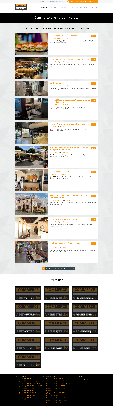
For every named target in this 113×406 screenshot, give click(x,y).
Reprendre (61, 8)
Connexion (93, 8)
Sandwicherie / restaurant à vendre (63, 35)
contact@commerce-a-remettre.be (56, 1)
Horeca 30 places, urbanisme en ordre (65, 219)
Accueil (43, 8)
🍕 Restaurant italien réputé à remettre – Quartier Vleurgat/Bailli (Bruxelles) (69, 149)
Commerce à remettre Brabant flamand (29, 383)
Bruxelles (55, 62)
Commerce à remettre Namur (27, 394)
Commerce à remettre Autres (54, 402)
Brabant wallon (56, 38)
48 (70, 268)
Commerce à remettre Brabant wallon (29, 387)
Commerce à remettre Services (54, 382)
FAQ (77, 8)
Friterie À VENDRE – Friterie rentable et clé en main (70, 124)
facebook (41, 1)
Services (71, 8)
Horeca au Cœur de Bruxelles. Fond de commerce (69, 59)
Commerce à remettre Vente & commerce (57, 400)
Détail (93, 36)
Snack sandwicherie (57, 83)
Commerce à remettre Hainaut (27, 388)
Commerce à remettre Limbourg (28, 380)
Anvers (54, 126)
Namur (54, 174)
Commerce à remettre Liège (26, 390)
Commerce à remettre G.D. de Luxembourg (31, 399)
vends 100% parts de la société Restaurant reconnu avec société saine (70, 101)
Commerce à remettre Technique (55, 395)
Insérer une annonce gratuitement (81, 1)
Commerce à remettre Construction (56, 380)
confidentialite (87, 378)
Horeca (69, 38)
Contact (83, 8)
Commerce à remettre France (27, 397)
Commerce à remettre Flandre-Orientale (30, 382)
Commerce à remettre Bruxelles (27, 395)
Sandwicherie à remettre (59, 171)
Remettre (52, 8)
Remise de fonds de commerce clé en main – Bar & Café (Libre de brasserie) (69, 196)
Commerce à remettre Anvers (27, 378)
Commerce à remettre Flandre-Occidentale (31, 385)
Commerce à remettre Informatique (56, 385)
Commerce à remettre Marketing (55, 387)
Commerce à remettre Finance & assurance (58, 383)
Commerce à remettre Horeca (54, 378)
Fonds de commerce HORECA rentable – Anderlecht (66, 244)
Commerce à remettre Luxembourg (28, 392)
